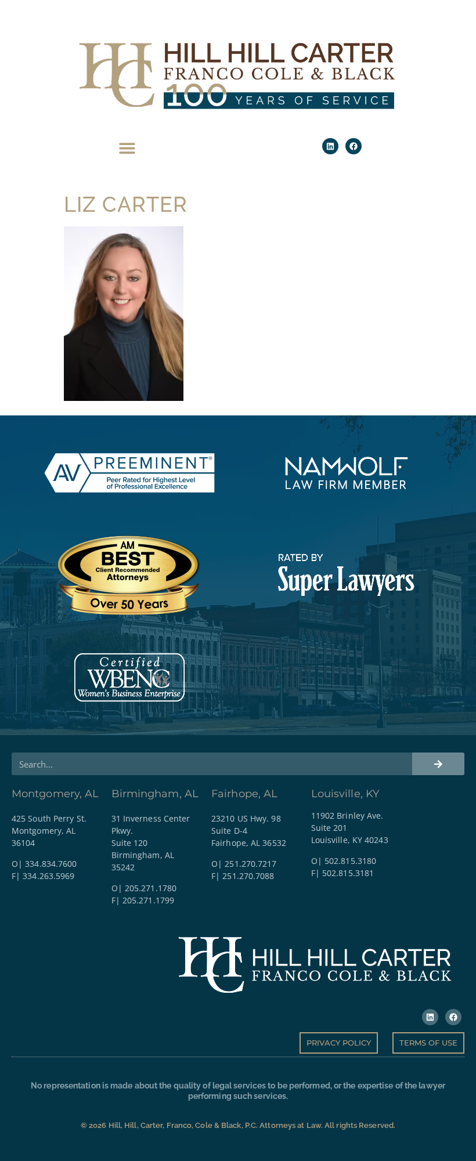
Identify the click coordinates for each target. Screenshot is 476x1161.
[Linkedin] (330, 146)
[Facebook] (353, 146)
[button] (127, 148)
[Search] (438, 764)
